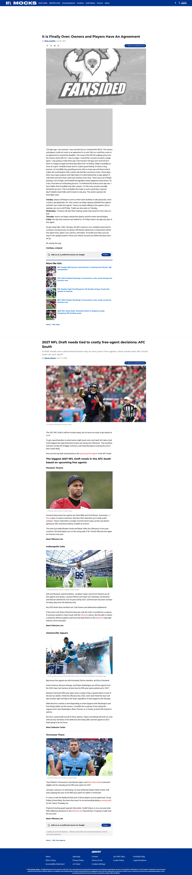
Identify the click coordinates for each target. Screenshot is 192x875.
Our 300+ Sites (119, 856)
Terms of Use (97, 860)
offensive (84, 615)
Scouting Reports (68, 3)
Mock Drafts (43, 3)
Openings (76, 856)
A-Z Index (76, 864)
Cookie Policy (118, 860)
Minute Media (35, 869)
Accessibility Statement (55, 864)
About (107, 3)
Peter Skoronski (94, 782)
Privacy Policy (78, 860)
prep (48, 435)
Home (48, 324)
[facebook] (175, 3)
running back (106, 800)
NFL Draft (56, 324)
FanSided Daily (139, 856)
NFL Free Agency (59, 840)
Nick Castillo (50, 41)
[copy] (58, 45)
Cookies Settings (98, 864)
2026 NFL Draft (54, 3)
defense (99, 618)
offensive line (77, 811)
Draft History (90, 3)
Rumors (100, 3)
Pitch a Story (51, 860)
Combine (80, 3)
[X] (179, 3)
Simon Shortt (50, 358)
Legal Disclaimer (139, 860)
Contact (95, 856)
